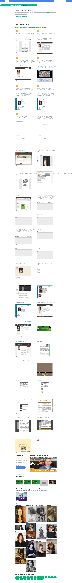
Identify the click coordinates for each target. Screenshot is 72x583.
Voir (16, 52)
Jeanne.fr (2, 1)
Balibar (22, 19)
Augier (19, 19)
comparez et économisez (43, 490)
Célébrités (24, 581)
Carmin (45, 19)
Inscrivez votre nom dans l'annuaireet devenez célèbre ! (20, 467)
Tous (16, 12)
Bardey (36, 19)
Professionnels (29, 581)
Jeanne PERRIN (25, 16)
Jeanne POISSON (18, 16)
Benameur (26, 19)
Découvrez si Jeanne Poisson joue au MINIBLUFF (46, 324)
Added (16, 19)
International (33, 581)
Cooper (52, 19)
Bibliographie (39, 27)
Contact (50, 581)
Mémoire (31, 27)
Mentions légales (54, 581)
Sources (35, 27)
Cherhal (42, 19)
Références (43, 27)
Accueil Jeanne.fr (17, 581)
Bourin (29, 19)
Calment (49, 19)
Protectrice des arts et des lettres (24, 27)
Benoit (39, 19)
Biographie (17, 27)
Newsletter (46, 581)
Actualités (21, 581)
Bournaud (33, 19)
